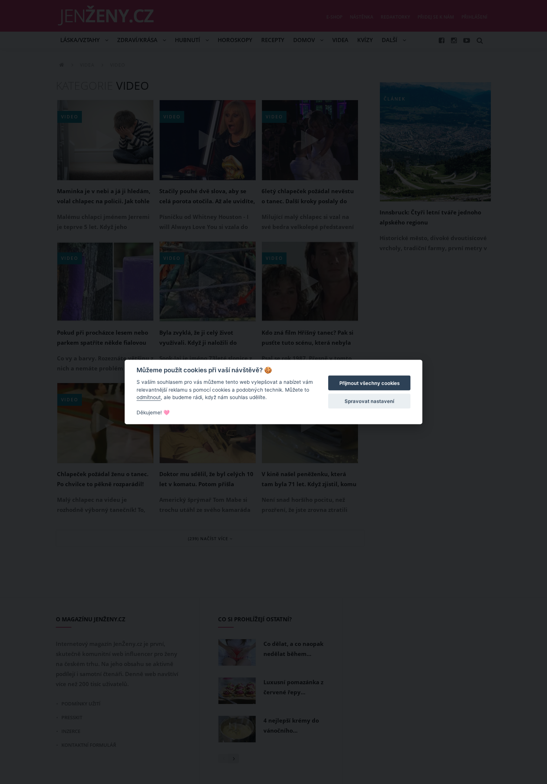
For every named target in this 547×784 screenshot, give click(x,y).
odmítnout (149, 397)
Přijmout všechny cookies (369, 383)
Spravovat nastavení (369, 401)
